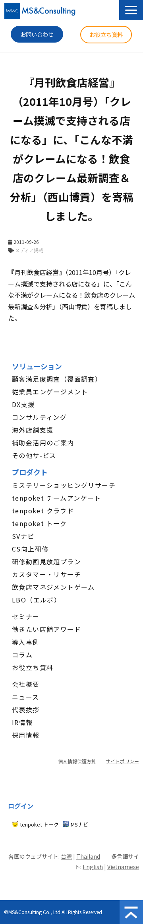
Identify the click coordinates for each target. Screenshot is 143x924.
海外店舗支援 (32, 430)
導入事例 (26, 642)
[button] (131, 10)
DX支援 (23, 404)
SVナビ (23, 536)
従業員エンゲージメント (50, 391)
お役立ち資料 (106, 35)
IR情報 (22, 722)
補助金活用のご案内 (43, 442)
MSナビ (79, 824)
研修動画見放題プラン (46, 561)
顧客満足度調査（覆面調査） (57, 379)
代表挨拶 (26, 709)
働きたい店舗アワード (46, 629)
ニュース (25, 697)
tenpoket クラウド (43, 510)
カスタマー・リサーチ (46, 574)
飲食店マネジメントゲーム (53, 587)
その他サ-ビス (34, 455)
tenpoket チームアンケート (56, 498)
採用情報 (26, 735)
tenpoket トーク (39, 523)
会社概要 (26, 684)
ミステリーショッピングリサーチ (64, 485)
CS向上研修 (30, 549)
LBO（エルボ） (36, 599)
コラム (22, 654)
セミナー (26, 616)
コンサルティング (39, 417)
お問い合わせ (37, 34)
